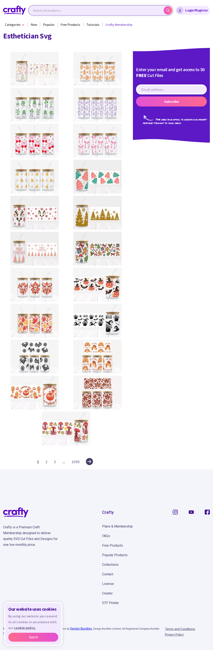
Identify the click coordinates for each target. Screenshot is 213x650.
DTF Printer (110, 603)
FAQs (106, 536)
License (108, 584)
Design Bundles (81, 628)
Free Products (70, 24)
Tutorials (92, 24)
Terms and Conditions (180, 629)
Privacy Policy (174, 634)
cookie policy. (25, 628)
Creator (107, 593)
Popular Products (115, 555)
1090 (75, 461)
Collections (110, 565)
